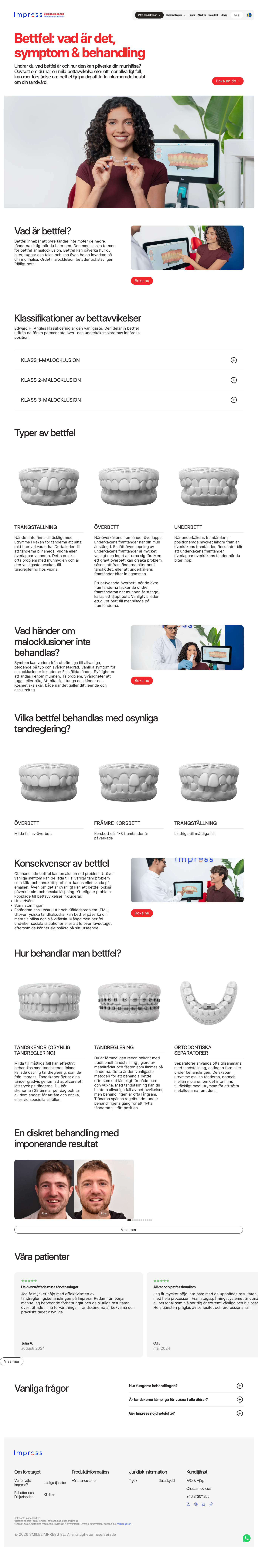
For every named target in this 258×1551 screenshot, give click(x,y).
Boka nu (142, 280)
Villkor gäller (124, 1523)
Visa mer (11, 1361)
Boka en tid (226, 81)
